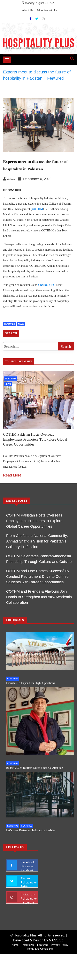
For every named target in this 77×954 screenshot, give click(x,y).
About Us (27, 10)
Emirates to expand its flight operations (30, 683)
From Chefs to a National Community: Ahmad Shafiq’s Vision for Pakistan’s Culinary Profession (37, 541)
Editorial (12, 678)
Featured (9, 324)
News (21, 324)
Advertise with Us (47, 10)
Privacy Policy (59, 944)
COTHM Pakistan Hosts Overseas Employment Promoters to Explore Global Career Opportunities (35, 439)
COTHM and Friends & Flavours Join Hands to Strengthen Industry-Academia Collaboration (39, 597)
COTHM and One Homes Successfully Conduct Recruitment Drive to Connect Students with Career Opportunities (37, 576)
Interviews (28, 944)
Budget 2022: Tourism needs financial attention (34, 767)
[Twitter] (37, 18)
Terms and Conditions (40, 948)
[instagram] (43, 18)
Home (14, 944)
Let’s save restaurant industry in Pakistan (30, 830)
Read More (12, 475)
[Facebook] (31, 18)
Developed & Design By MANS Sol (38, 940)
